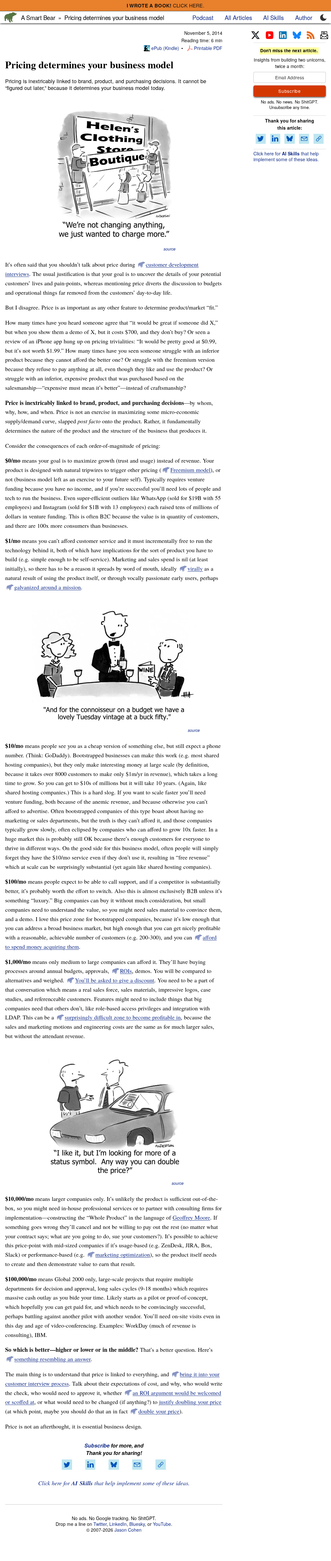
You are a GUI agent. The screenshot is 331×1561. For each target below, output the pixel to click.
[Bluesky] (297, 36)
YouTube (162, 1524)
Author (303, 17)
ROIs (126, 971)
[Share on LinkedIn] (90, 1464)
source (170, 249)
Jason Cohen (128, 1530)
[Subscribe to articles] (324, 36)
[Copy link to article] (160, 1464)
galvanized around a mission (47, 587)
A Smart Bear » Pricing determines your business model (92, 17)
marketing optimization (122, 1254)
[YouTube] (269, 36)
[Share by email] (137, 1464)
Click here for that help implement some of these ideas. (114, 1483)
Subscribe (97, 1445)
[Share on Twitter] (67, 1464)
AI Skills (273, 17)
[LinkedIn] (282, 36)
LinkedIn (118, 1524)
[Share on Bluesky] (114, 1464)
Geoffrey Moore (191, 1217)
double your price (158, 1411)
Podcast (202, 17)
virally (195, 568)
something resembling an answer (52, 1359)
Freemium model (190, 470)
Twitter (100, 1524)
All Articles (238, 17)
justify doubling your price (190, 1402)
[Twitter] (255, 36)
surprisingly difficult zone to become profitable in (123, 1017)
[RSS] (310, 36)
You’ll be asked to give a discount (114, 980)
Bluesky (137, 1524)
